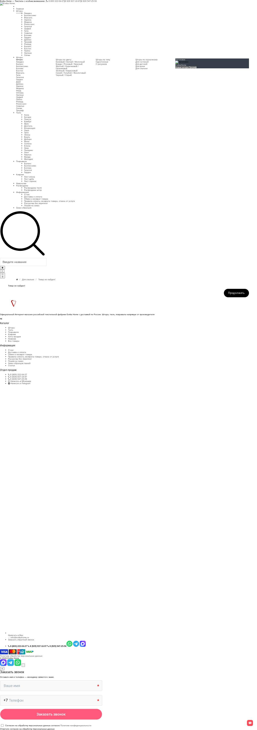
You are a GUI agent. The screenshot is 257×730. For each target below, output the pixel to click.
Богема (27, 35)
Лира (26, 130)
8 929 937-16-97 (73, 1)
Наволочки (21, 183)
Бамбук (27, 121)
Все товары (13, 341)
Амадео (28, 13)
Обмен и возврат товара (36, 199)
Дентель (28, 126)
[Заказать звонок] (23, 665)
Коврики (20, 174)
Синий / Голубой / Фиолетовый (71, 73)
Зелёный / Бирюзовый (67, 71)
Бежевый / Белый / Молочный (70, 62)
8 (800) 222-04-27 (18, 374)
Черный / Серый (64, 75)
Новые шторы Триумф (186, 67)
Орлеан (28, 53)
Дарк (18, 82)
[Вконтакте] (1, 319)
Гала (26, 31)
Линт (26, 152)
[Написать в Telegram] (10, 665)
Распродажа (22, 186)
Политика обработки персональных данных (21, 656)
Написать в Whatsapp (20, 381)
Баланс (27, 46)
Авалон (27, 155)
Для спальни (142, 68)
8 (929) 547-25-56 (18, 379)
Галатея (28, 26)
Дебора (28, 139)
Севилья (28, 33)
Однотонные (102, 62)
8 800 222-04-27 (56, 1)
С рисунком (101, 64)
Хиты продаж (14, 336)
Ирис (26, 124)
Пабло (27, 51)
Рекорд (27, 44)
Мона (26, 141)
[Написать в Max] (3, 665)
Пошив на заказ (31, 205)
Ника (26, 148)
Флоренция (29, 128)
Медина (28, 22)
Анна (26, 115)
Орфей (27, 29)
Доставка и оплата (33, 197)
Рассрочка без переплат (36, 203)
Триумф (28, 42)
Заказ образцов (23, 208)
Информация (22, 192)
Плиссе (27, 119)
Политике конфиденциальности (75, 725)
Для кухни (140, 66)
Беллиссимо (30, 15)
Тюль (18, 113)
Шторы (19, 11)
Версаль (28, 17)
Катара (27, 117)
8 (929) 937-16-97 (18, 377)
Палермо (28, 150)
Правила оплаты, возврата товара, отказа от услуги (49, 201)
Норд (18, 90)
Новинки (12, 339)
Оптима (19, 93)
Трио (26, 132)
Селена (28, 144)
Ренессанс (29, 24)
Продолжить (236, 292)
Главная (20, 9)
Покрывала (21, 161)
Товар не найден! (46, 279)
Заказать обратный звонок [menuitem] (21, 640)
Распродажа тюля (33, 188)
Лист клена (29, 177)
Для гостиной (142, 62)
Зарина (27, 20)
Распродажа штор (33, 190)
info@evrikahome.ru (20, 637)
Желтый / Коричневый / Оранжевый (67, 67)
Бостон (27, 48)
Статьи (11, 365)
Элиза (27, 135)
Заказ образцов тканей (19, 363)
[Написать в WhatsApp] (18, 665)
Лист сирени (30, 181)
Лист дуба (29, 179)
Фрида (27, 157)
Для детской (141, 64)
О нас (27, 194)
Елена (27, 146)
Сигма (27, 55)
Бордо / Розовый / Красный (69, 64)
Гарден (27, 37)
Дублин (27, 40)
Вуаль (27, 137)
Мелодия (28, 159)
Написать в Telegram (20, 383)
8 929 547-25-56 (89, 1)
